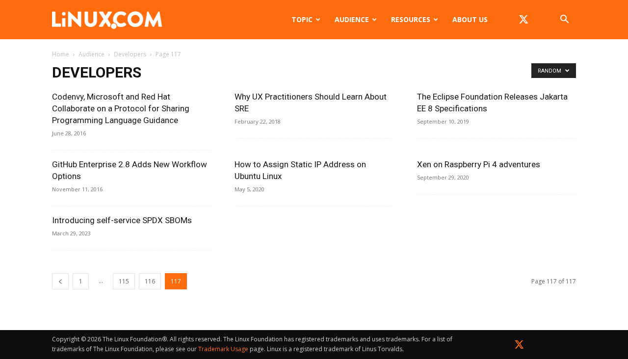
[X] (523, 19)
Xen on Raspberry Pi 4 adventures (478, 164)
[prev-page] (60, 281)
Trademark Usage (223, 349)
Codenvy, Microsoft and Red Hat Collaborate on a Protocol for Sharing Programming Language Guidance (120, 108)
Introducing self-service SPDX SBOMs (122, 220)
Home (60, 54)
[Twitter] (519, 346)
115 (124, 281)
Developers (130, 54)
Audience (352, 19)
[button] (564, 20)
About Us (470, 19)
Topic (302, 19)
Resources (410, 19)
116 (150, 281)
